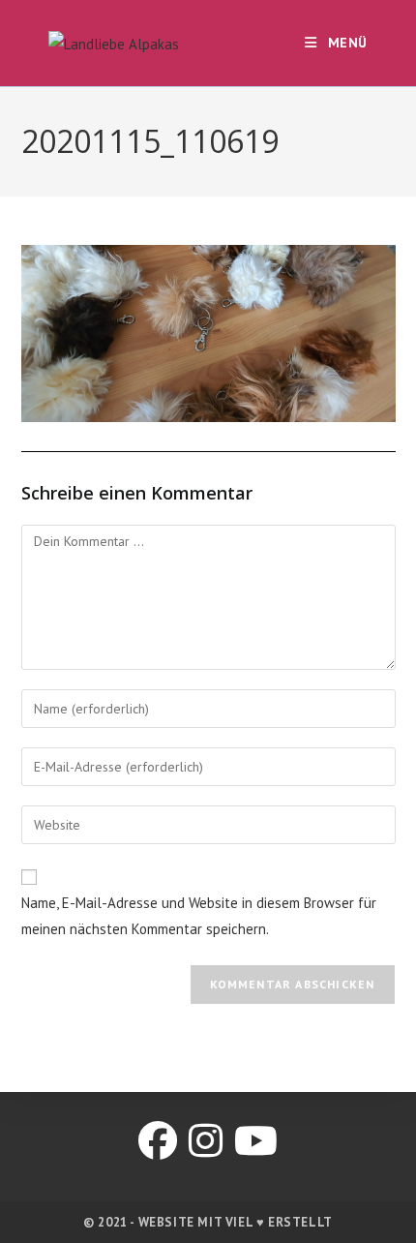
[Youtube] (256, 1140)
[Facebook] (157, 1140)
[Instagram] (206, 1140)
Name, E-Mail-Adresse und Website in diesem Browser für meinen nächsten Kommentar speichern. (198, 916)
